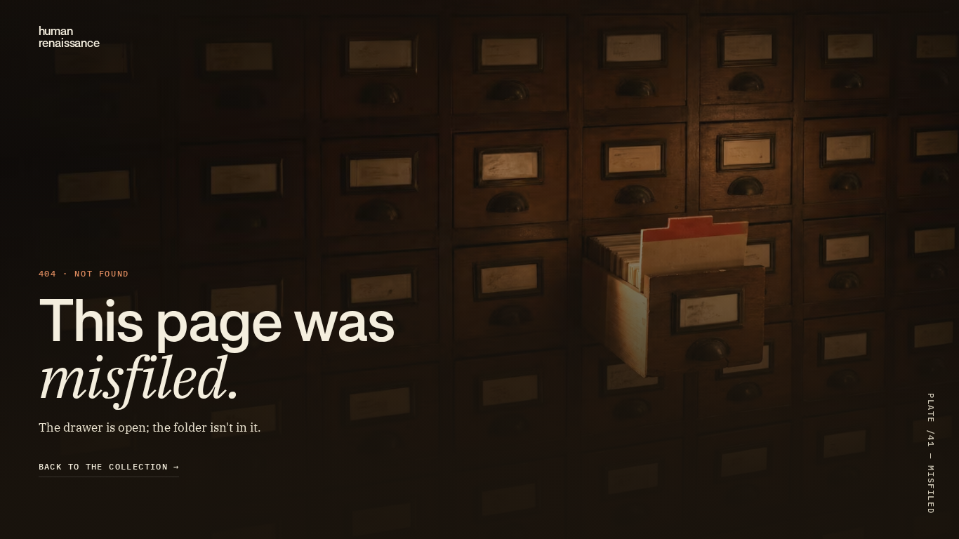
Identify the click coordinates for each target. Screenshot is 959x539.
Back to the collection (109, 466)
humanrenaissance (69, 37)
